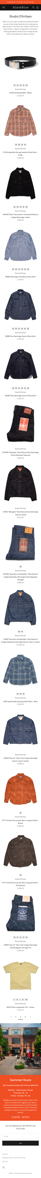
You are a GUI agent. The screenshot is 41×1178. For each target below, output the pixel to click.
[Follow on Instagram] (3, 1167)
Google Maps (16, 1117)
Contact (5, 1154)
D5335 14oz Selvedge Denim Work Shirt (20, 396)
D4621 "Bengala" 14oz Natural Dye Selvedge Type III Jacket (20, 513)
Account (5, 1161)
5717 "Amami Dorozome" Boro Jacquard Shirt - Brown (20, 821)
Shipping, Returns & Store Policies (13, 1158)
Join (20, 1143)
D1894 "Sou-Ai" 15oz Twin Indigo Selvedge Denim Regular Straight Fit (20, 946)
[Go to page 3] (30, 1016)
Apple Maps (25, 1117)
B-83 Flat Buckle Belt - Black (20, 93)
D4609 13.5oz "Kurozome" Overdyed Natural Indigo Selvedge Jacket (20, 215)
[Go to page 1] (11, 1016)
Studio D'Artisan (20, 89)
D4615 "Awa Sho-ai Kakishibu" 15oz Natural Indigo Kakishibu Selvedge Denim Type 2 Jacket (20, 640)
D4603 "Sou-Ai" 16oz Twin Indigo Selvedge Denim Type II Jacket (20, 759)
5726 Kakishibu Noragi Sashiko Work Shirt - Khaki (20, 153)
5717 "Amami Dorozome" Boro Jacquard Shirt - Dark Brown (20, 884)
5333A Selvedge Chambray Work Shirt (20, 277)
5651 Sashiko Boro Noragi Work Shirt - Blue (21, 702)
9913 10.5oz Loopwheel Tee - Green (20, 1007)
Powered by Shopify (26, 1173)
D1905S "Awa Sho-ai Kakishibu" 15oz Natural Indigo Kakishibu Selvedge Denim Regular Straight (20, 577)
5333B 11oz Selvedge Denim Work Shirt (20, 336)
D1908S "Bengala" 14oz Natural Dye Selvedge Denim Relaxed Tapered (20, 453)
